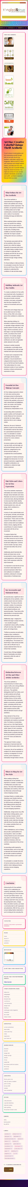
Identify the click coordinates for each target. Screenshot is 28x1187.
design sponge (7, 1055)
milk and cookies (8, 1105)
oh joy (5, 1059)
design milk (7, 1053)
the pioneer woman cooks (10, 1109)
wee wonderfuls (8, 1090)
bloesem (6, 1048)
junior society (7, 1083)
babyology (6, 996)
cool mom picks (8, 1003)
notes (5, 1033)
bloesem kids (7, 999)
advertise (6, 943)
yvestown (6, 1068)
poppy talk (6, 1062)
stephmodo (7, 1036)
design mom (7, 1005)
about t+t (6, 938)
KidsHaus (6, 1008)
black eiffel (6, 1029)
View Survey (8, 982)
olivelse (6, 1088)
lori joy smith (7, 1086)
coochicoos (7, 1001)
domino (6, 1057)
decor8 (6, 1050)
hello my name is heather (10, 1081)
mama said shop (8, 1031)
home (5, 936)
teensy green (7, 1122)
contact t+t (6, 940)
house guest (17, 1146)
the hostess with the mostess (11, 1064)
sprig (5, 1119)
